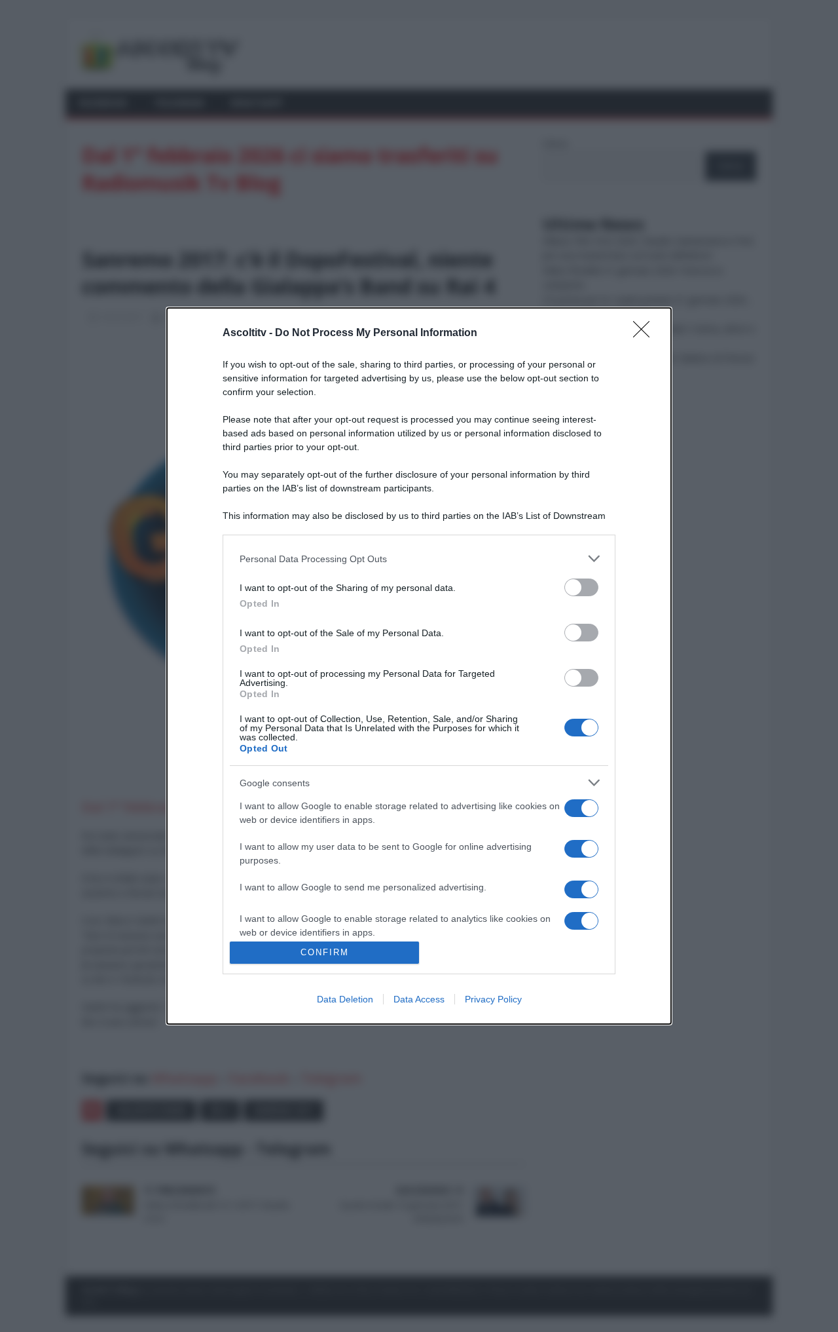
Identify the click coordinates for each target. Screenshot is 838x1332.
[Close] (645, 333)
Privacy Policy (493, 999)
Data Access (419, 999)
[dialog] (419, 666)
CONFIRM (325, 952)
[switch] (581, 587)
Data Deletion (345, 999)
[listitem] (419, 558)
